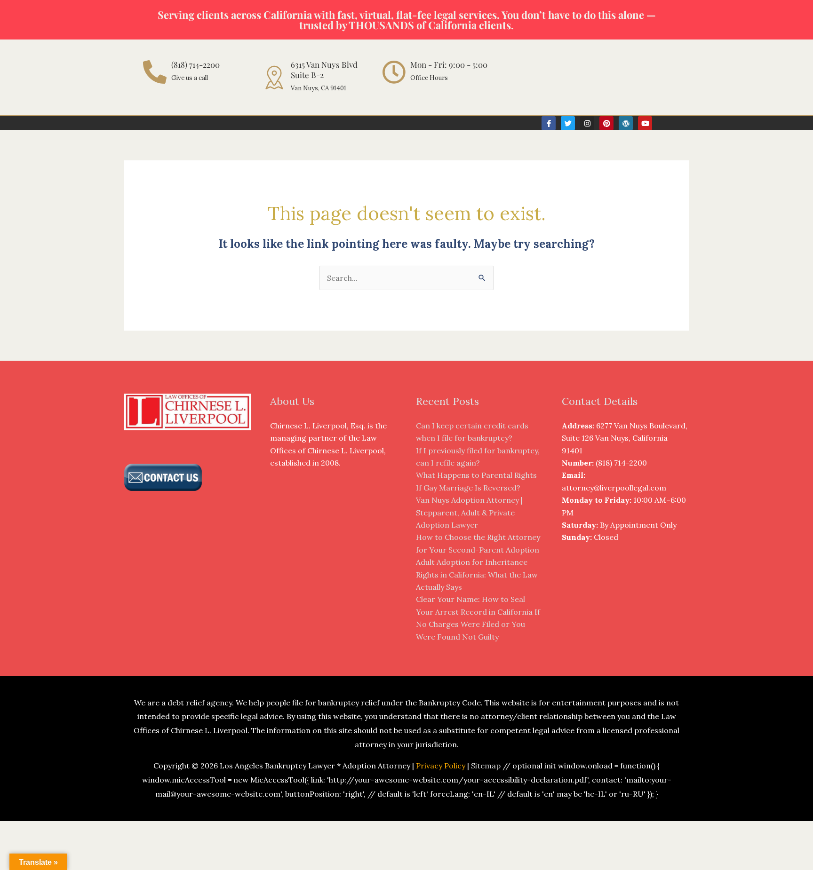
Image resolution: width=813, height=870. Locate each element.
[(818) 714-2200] (155, 72)
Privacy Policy (440, 765)
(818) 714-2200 (195, 64)
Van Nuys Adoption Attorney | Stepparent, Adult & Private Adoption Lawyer (469, 512)
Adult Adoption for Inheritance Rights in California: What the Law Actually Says (477, 574)
